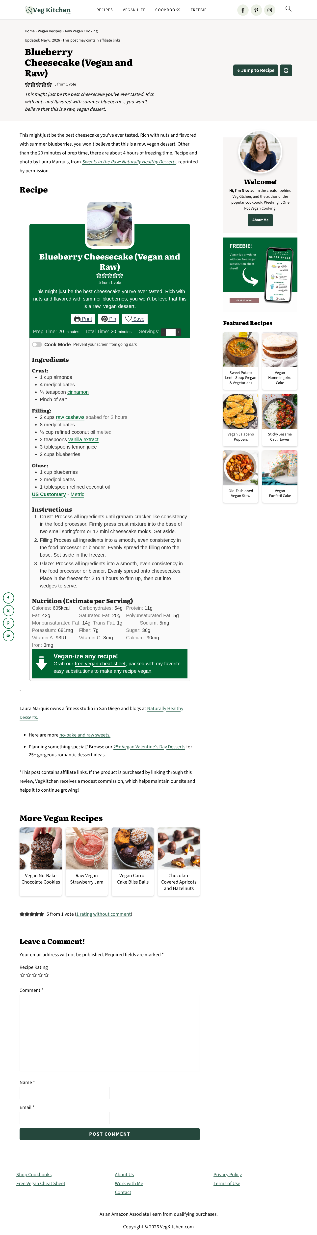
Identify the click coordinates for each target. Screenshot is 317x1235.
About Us (124, 1174)
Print (86, 319)
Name (27, 1082)
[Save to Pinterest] (8, 623)
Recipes (105, 10)
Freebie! (199, 10)
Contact (123, 1192)
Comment (31, 990)
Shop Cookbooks (34, 1174)
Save (138, 319)
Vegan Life (134, 10)
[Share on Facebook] (8, 598)
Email (27, 1107)
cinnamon (78, 392)
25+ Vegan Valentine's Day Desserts (149, 746)
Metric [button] (77, 494)
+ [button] (178, 332)
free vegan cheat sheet (100, 663)
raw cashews (70, 417)
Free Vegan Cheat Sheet (40, 1183)
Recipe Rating (34, 967)
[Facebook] (243, 10)
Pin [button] (112, 319)
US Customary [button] (49, 494)
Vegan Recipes (50, 31)
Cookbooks (168, 10)
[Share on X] (8, 610)
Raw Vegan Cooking (81, 31)
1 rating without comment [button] (103, 914)
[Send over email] (8, 635)
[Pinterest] (256, 10)
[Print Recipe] (286, 70)
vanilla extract (83, 439)
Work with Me (129, 1183)
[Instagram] (269, 10)
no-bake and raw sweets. (84, 735)
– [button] (163, 332)
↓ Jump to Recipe (255, 70)
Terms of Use (226, 1183)
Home (30, 31)
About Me (260, 220)
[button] (27, 84)
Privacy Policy (227, 1174)
